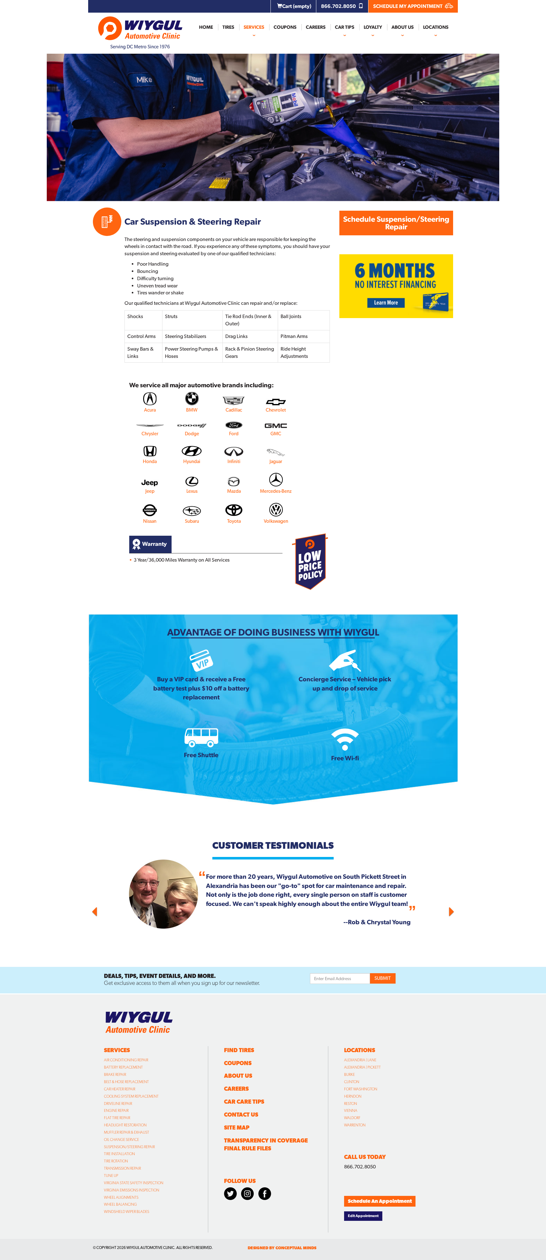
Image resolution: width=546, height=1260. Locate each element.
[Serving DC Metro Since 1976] (140, 25)
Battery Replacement (123, 1067)
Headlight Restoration (125, 1125)
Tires (228, 27)
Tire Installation (119, 1154)
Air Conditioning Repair (126, 1060)
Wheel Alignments (121, 1197)
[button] (120, 910)
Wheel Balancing (120, 1204)
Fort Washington (360, 1089)
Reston (350, 1103)
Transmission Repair (122, 1168)
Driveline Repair (118, 1103)
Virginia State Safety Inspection (133, 1183)
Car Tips (344, 27)
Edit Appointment (363, 1216)
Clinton (351, 1082)
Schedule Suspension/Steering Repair (396, 222)
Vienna (350, 1110)
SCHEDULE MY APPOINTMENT (408, 6)
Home (206, 27)
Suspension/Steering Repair (129, 1147)
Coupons (285, 27)
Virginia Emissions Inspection (131, 1190)
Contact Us (241, 1114)
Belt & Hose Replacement (126, 1082)
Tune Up (111, 1175)
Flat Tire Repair (117, 1118)
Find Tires (239, 1050)
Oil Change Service (121, 1139)
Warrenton (355, 1125)
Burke (349, 1074)
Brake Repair (115, 1074)
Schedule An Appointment (380, 1201)
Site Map (236, 1127)
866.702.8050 (339, 6)
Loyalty (373, 27)
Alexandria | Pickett (362, 1067)
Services (254, 27)
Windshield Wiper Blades (126, 1211)
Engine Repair (116, 1110)
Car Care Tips (244, 1101)
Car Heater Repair (119, 1089)
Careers (315, 27)
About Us (402, 27)
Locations (435, 27)
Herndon (352, 1096)
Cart (296, 6)
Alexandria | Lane (360, 1060)
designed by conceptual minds (282, 1247)
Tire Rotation (116, 1161)
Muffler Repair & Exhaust (126, 1132)
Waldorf (352, 1118)
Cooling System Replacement (131, 1096)
